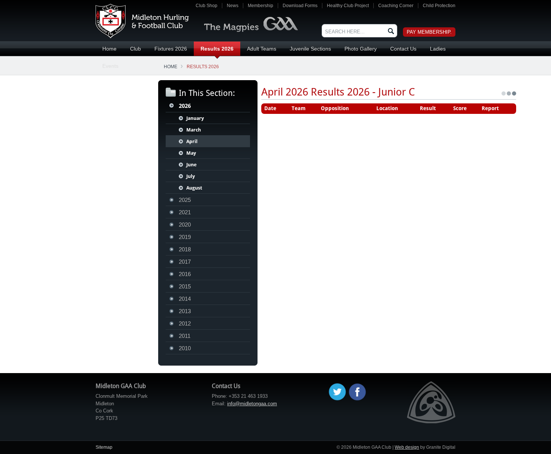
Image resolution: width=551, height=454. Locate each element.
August (194, 188)
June (191, 164)
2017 (185, 261)
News (232, 5)
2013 (185, 311)
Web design (407, 447)
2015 (185, 286)
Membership (260, 5)
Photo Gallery (360, 49)
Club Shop (206, 5)
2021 (185, 212)
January (195, 118)
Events (110, 66)
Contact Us (403, 49)
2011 (184, 336)
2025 (185, 200)
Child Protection (439, 5)
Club (135, 49)
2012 (185, 323)
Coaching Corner (395, 5)
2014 (185, 299)
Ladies (438, 49)
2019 (185, 237)
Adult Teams (261, 49)
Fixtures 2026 (170, 49)
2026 (185, 106)
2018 (185, 249)
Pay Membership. (429, 32)
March (193, 130)
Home (109, 49)
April (192, 141)
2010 (185, 348)
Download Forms (300, 5)
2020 (185, 224)
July (190, 176)
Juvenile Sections (310, 49)
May (191, 153)
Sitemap (104, 447)
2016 (185, 274)
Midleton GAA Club (142, 21)
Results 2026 (217, 49)
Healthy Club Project (348, 5)
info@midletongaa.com (252, 403)
